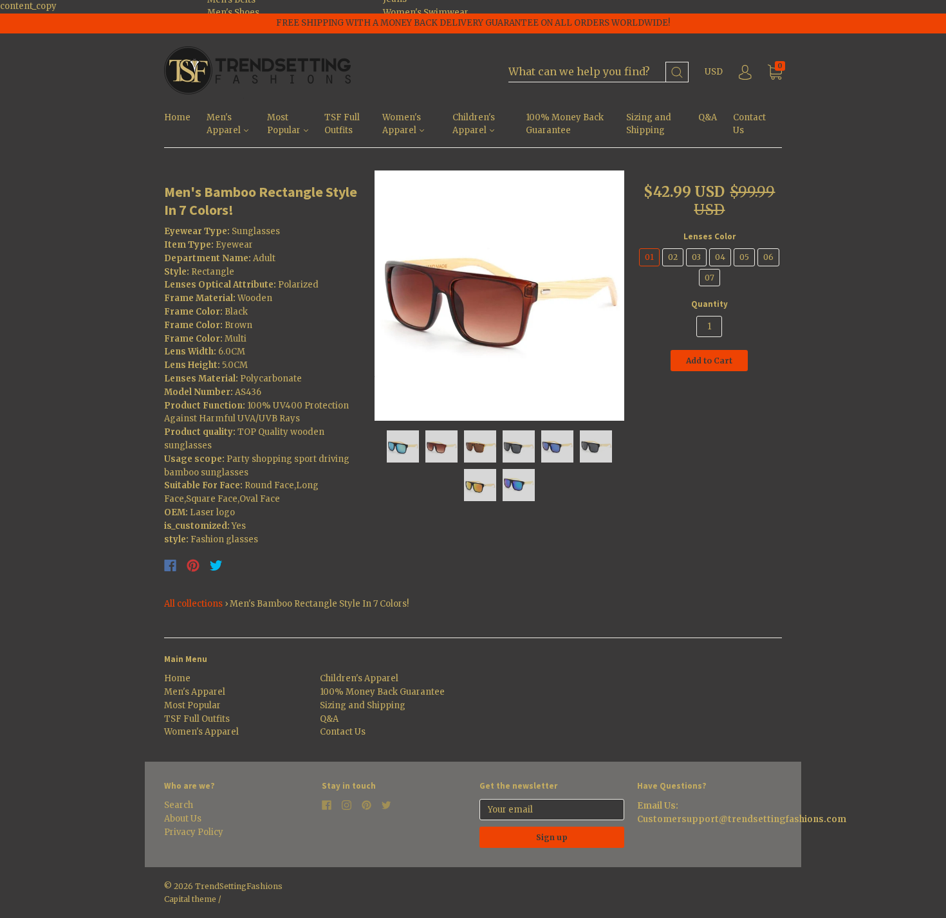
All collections (193, 603)
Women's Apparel (401, 124)
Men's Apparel (225, 124)
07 (709, 277)
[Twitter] (216, 565)
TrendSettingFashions (239, 886)
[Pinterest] (193, 565)
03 (696, 257)
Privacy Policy (193, 832)
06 (768, 257)
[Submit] (677, 72)
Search (178, 805)
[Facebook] (170, 565)
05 (744, 257)
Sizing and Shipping (648, 124)
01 (649, 257)
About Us (182, 818)
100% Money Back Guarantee (565, 124)
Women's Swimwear (425, 12)
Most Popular (284, 124)
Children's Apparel (473, 124)
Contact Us (749, 124)
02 (673, 257)
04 (720, 257)
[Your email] (551, 809)
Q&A (707, 117)
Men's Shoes (233, 12)
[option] (500, 295)
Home (177, 117)
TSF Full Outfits (342, 124)
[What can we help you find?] (598, 72)
